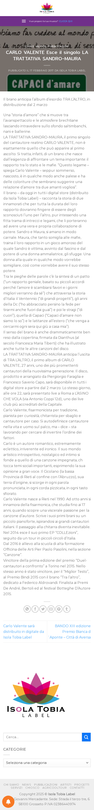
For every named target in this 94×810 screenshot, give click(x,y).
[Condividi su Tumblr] (66, 609)
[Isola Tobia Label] (47, 8)
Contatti (77, 787)
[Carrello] (88, 8)
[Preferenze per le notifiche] (8, 802)
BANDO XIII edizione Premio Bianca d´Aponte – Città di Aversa (69, 631)
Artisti (65, 784)
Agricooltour (54, 787)
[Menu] (23, 21)
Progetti (81, 784)
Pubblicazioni (58, 46)
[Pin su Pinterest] (59, 609)
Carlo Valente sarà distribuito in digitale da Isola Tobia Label (23, 631)
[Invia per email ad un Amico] (51, 609)
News (26, 784)
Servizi (16, 787)
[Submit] (86, 737)
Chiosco (32, 787)
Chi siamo (11, 784)
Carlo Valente (35, 46)
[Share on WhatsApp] (27, 609)
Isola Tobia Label (72, 70)
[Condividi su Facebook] (35, 609)
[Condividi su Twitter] (43, 609)
